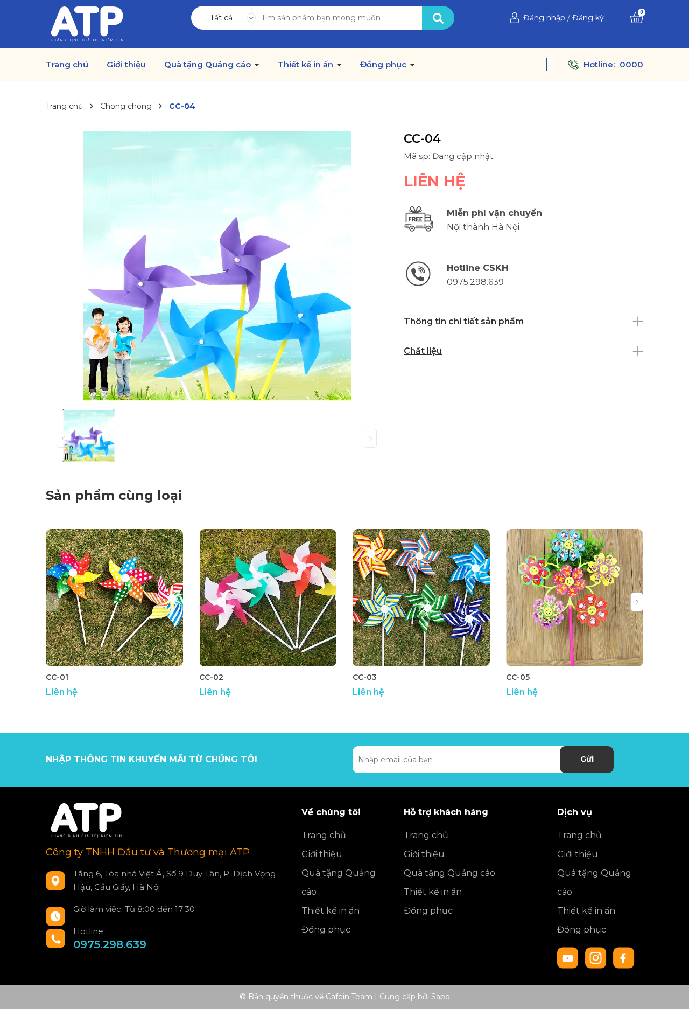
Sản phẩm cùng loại (114, 495)
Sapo (440, 996)
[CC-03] (421, 597)
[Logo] (87, 24)
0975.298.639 (109, 944)
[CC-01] (114, 597)
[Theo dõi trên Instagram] (597, 957)
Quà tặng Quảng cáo (208, 64)
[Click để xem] (217, 266)
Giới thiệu (126, 64)
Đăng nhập (544, 18)
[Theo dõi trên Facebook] (624, 957)
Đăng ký (588, 18)
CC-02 (211, 677)
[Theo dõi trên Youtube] (569, 957)
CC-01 (57, 677)
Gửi (587, 759)
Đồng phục (384, 64)
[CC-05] (574, 597)
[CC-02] (267, 597)
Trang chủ (67, 64)
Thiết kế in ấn (306, 64)
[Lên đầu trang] (670, 990)
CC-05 (518, 677)
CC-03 (365, 677)
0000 (631, 64)
